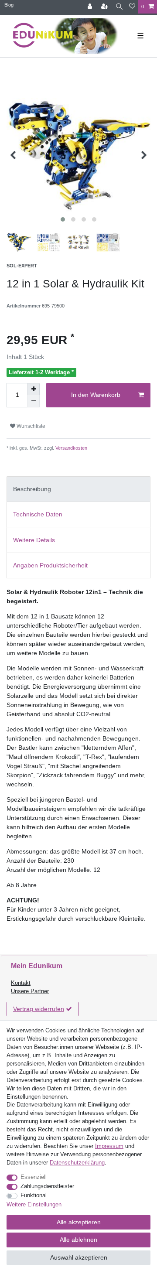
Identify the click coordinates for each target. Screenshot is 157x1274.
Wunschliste (30, 426)
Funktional (33, 1195)
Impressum (109, 1146)
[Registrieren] (105, 7)
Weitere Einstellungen (34, 1205)
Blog (9, 4)
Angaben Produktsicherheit (50, 565)
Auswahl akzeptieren (78, 1257)
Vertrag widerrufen (38, 1008)
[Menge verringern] (33, 401)
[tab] (78, 489)
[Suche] (119, 7)
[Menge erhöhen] (33, 389)
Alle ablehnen (78, 1239)
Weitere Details (34, 539)
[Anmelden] (91, 7)
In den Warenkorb (95, 394)
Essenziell (33, 1177)
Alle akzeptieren (79, 1222)
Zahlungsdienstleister (47, 1186)
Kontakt (21, 983)
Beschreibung (32, 488)
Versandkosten (70, 448)
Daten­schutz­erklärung (77, 1163)
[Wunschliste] (132, 7)
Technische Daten (37, 514)
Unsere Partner (30, 991)
